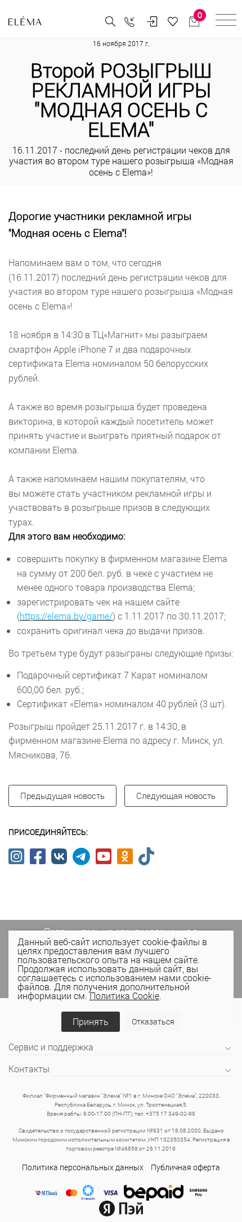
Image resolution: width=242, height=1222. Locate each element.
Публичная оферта (185, 1167)
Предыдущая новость (62, 795)
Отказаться (153, 1021)
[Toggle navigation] (226, 22)
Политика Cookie (124, 995)
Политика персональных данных (83, 1167)
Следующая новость (176, 795)
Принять (91, 1021)
